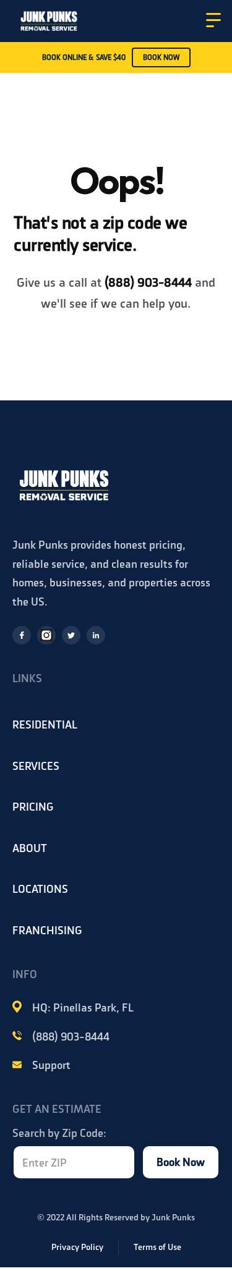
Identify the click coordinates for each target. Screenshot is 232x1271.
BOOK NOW (161, 57)
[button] (213, 20)
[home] (48, 19)
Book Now (181, 1162)
